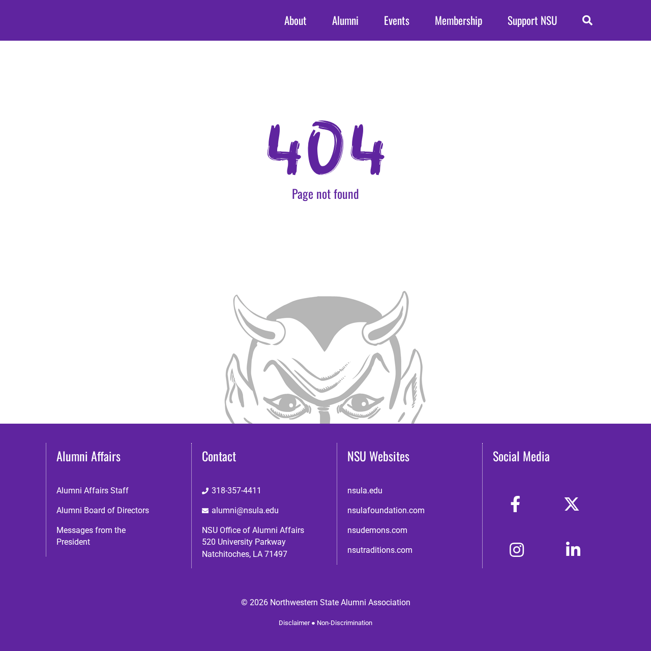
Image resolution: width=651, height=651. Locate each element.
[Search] (587, 20)
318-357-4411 (236, 490)
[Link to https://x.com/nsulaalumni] (572, 504)
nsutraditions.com (379, 550)
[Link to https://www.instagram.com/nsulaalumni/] (517, 550)
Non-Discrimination (344, 623)
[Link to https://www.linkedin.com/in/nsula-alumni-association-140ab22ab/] (573, 550)
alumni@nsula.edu (245, 510)
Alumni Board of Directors (102, 510)
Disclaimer (294, 623)
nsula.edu (364, 490)
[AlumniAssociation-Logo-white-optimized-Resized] (86, 15)
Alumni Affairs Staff (92, 490)
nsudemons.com (377, 530)
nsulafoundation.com (386, 510)
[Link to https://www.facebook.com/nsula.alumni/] (515, 504)
